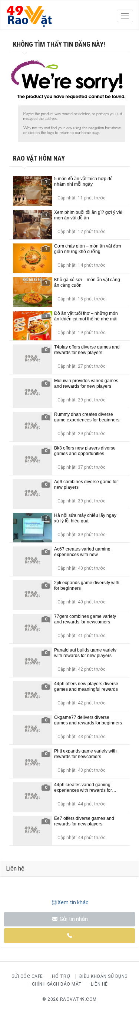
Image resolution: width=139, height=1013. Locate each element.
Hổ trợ (61, 976)
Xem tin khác (73, 902)
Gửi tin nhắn (73, 919)
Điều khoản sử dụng (103, 976)
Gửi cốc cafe (27, 976)
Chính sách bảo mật (57, 984)
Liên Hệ (99, 984)
